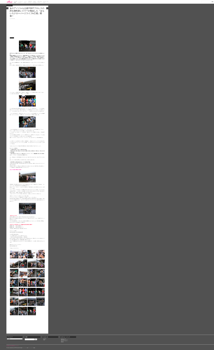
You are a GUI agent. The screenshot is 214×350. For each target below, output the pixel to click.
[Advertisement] (27, 28)
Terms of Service (30, 347)
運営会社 (62, 341)
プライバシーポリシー (64, 340)
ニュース (9, 5)
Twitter (44, 339)
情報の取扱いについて (64, 339)
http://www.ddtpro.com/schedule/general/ (16, 232)
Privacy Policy (24, 347)
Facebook (44, 338)
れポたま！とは (63, 338)
